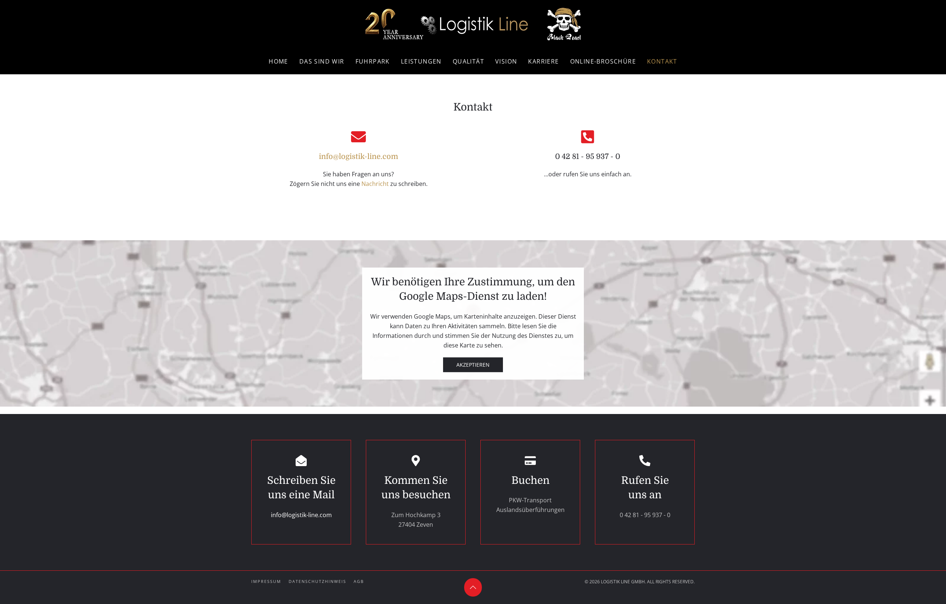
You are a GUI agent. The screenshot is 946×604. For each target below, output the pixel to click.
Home (278, 61)
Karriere (543, 61)
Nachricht (375, 184)
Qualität (468, 61)
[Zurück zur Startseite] (473, 24)
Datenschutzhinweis (317, 581)
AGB (359, 581)
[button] (473, 587)
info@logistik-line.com (358, 156)
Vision (506, 61)
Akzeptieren (473, 364)
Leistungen (421, 61)
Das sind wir (321, 61)
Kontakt (662, 61)
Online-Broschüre (603, 61)
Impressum (266, 581)
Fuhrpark (372, 61)
